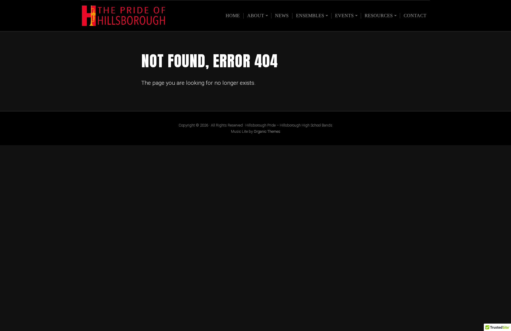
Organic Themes (267, 131)
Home (233, 15)
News (282, 15)
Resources (379, 15)
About (255, 15)
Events (344, 15)
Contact (415, 15)
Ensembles (310, 15)
